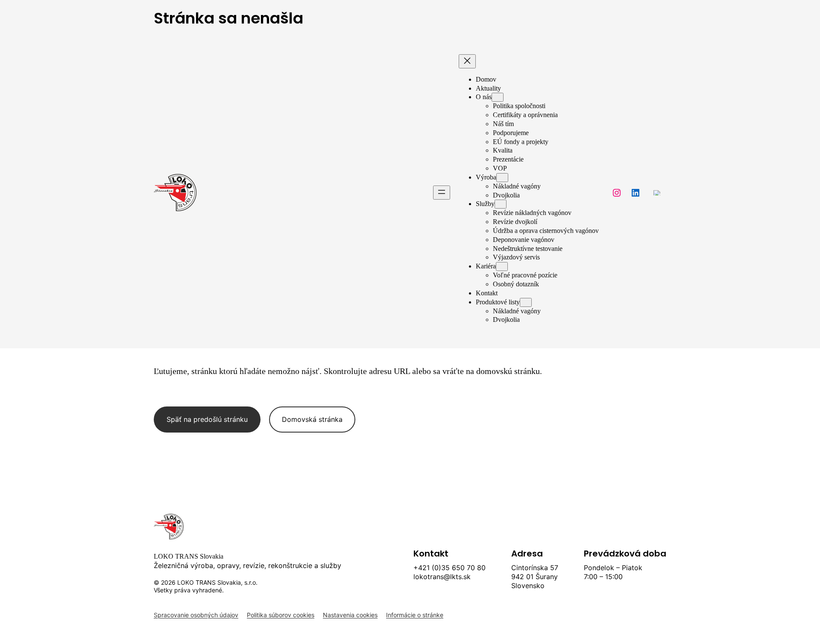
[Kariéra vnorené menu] (502, 266)
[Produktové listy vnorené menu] (526, 302)
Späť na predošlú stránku (207, 419)
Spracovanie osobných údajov (196, 614)
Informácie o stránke (414, 614)
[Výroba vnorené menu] (502, 177)
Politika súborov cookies (280, 614)
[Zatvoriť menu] (467, 61)
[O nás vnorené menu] (498, 97)
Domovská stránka (312, 419)
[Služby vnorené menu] (501, 204)
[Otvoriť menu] (441, 193)
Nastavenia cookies (350, 614)
